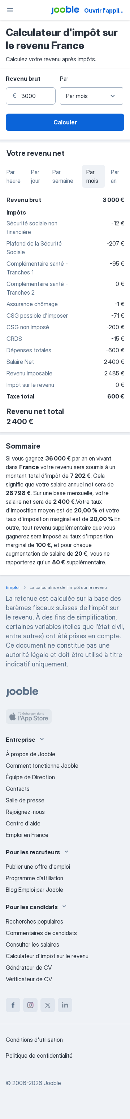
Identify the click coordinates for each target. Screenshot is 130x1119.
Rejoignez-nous (25, 811)
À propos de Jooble (30, 754)
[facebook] (13, 1005)
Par (64, 78)
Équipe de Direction (30, 777)
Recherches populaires (34, 921)
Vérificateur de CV (29, 979)
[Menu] (10, 10)
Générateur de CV (29, 967)
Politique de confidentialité (39, 1055)
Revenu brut (23, 78)
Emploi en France (27, 834)
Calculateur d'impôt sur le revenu (47, 956)
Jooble (52, 1083)
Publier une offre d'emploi (38, 866)
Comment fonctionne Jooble (42, 765)
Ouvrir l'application (106, 10)
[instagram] (30, 1005)
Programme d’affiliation (34, 878)
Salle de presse (25, 800)
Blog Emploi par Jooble (34, 889)
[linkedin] (65, 1005)
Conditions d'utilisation (34, 1039)
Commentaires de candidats (41, 933)
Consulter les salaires (32, 944)
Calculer (65, 122)
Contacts (18, 788)
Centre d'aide (23, 823)
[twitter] (47, 1005)
